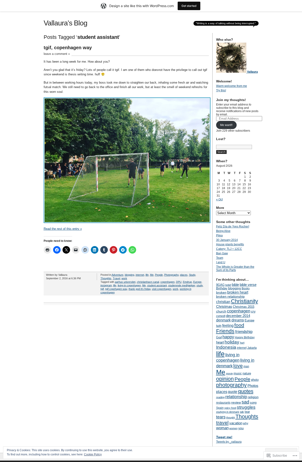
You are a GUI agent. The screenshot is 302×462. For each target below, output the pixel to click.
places (184, 274)
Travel (116, 278)
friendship (243, 331)
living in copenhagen (129, 285)
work (124, 278)
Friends (225, 331)
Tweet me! (224, 437)
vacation (235, 423)
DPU (178, 281)
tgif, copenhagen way (68, 47)
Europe (197, 281)
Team (219, 257)
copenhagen (167, 281)
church (221, 311)
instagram (106, 285)
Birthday (221, 288)
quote (232, 391)
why (245, 423)
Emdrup (187, 281)
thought (230, 417)
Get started (189, 6)
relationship (236, 396)
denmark (223, 320)
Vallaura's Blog (65, 23)
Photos (252, 386)
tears (221, 417)
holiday (232, 342)
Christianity (244, 301)
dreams (237, 320)
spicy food (230, 407)
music (238, 373)
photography (231, 385)
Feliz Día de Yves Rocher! (232, 226)
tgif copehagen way (116, 289)
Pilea (219, 235)
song (253, 402)
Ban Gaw (222, 253)
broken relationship (230, 296)
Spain (220, 407)
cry (253, 311)
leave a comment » (57, 54)
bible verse (248, 285)
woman (222, 428)
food (239, 325)
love (238, 365)
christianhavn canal (148, 281)
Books (246, 288)
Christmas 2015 (243, 306)
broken (221, 292)
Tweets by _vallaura (229, 441)
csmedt (220, 316)
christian (223, 302)
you (241, 428)
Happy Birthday (245, 337)
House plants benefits (230, 244)
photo (255, 379)
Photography (171, 274)
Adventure (117, 274)
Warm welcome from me (231, 86)
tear (247, 411)
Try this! (221, 90)
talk (242, 411)
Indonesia (226, 347)
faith (219, 326)
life (147, 274)
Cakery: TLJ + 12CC (229, 249)
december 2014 (238, 316)
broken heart (237, 292)
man (246, 366)
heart (220, 342)
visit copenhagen (161, 289)
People (159, 274)
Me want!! (226, 125)
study (200, 285)
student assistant (157, 285)
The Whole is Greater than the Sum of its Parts (235, 268)
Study (192, 274)
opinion (225, 379)
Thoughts (106, 278)
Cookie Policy (93, 454)
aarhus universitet (125, 281)
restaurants (223, 402)
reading (220, 397)
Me (152, 274)
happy (228, 336)
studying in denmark (227, 411)
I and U (220, 262)
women (233, 428)
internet (140, 274)
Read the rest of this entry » (63, 229)
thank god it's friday (140, 289)
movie (229, 373)
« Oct (219, 199)
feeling (228, 325)
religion (253, 397)
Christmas (224, 306)
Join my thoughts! (231, 100)
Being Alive (223, 231)
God (219, 337)
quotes (245, 391)
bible (235, 285)
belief (228, 285)
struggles (246, 407)
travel (222, 422)
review (236, 402)
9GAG (220, 285)
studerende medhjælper (181, 285)
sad (245, 402)
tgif (102, 289)
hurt (242, 342)
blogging (129, 274)
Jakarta (252, 347)
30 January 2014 (227, 240)
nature (247, 373)
